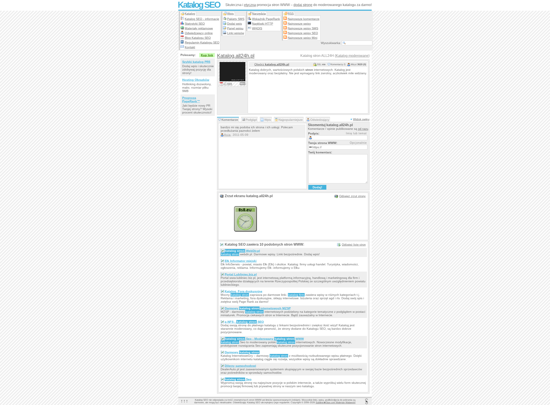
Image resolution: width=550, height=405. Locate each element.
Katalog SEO (199, 4)
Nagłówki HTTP (262, 23)
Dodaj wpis (234, 23)
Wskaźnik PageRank (266, 19)
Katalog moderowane (352, 55)
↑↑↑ (184, 401)
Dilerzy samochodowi (240, 365)
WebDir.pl (242, 250)
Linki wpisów (235, 33)
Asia (227, 134)
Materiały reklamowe (199, 28)
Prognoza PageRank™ (191, 99)
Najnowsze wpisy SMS (303, 28)
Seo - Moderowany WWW (264, 338)
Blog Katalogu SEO (198, 37)
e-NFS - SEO (244, 321)
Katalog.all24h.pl (235, 56)
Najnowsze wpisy (299, 23)
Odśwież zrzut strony (352, 196)
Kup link (207, 55)
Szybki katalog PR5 (196, 61)
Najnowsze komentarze (303, 19)
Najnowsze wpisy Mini (302, 37)
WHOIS (257, 28)
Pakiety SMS (235, 19)
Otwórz (271, 64)
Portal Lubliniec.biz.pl (241, 274)
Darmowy (242, 352)
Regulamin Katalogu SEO (202, 42)
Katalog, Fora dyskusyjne (243, 291)
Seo (238, 379)
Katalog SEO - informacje (202, 19)
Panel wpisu (235, 28)
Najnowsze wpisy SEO (303, 33)
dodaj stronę (302, 5)
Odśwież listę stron (354, 244)
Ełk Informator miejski (241, 261)
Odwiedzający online (199, 33)
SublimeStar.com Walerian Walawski (335, 402)
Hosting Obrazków (195, 80)
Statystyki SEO (195, 23)
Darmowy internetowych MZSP (258, 308)
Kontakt (190, 47)
